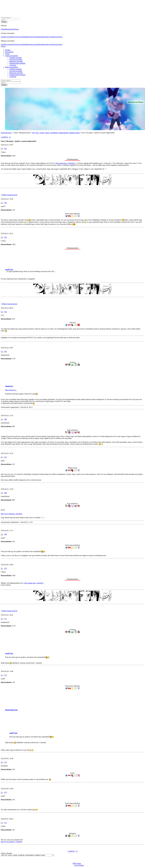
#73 (5, 762)
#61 (5, 149)
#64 (5, 312)
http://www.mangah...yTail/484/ (11, 842)
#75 (5, 823)
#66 (5, 419)
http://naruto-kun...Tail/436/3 (34, 583)
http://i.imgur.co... (11, 390)
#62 (5, 203)
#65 (5, 351)
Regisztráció (10, 29)
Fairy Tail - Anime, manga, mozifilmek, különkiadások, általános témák (56, 133)
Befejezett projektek (32, 37)
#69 (5, 534)
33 (10, 137)
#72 (5, 675)
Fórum (16, 29)
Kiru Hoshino (79, 865)
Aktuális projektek (7, 37)
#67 (5, 457)
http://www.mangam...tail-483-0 (11, 514)
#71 (5, 619)
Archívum (58, 37)
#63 (5, 237)
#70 (5, 568)
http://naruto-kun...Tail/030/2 (65, 163)
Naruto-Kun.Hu (6, 133)
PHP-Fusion (77, 863)
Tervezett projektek (19, 37)
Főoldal (3, 29)
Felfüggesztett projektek (47, 37)
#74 (5, 792)
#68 (5, 493)
